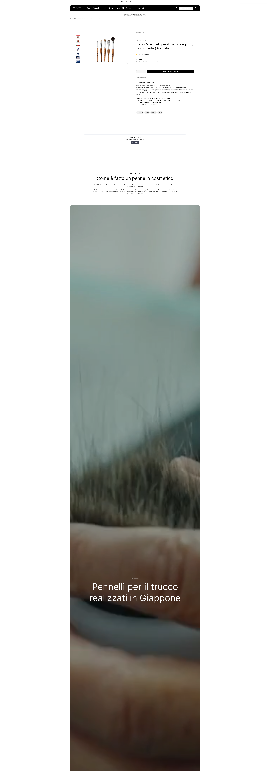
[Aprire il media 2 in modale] (105, 49)
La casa (72, 18)
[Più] (144, 71)
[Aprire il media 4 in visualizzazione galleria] (78, 49)
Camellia (147, 112)
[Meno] (138, 71)
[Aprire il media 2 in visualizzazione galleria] (78, 41)
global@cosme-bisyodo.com (129, 1)
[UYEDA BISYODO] (78, 8)
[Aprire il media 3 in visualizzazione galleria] (78, 45)
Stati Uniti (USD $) (184, 8)
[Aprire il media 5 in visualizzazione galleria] (78, 53)
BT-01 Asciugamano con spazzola (149, 102)
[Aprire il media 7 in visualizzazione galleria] (78, 61)
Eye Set (160, 112)
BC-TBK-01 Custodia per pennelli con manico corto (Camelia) (159, 100)
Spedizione (145, 61)
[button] (195, 8)
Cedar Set (153, 112)
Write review (135, 142)
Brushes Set (140, 112)
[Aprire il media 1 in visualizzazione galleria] (78, 36)
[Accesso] (176, 8)
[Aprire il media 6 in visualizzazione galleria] (78, 57)
